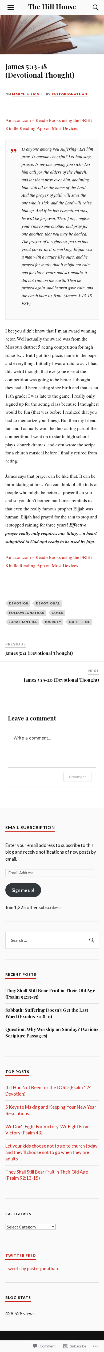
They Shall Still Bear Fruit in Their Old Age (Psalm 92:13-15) (50, 993)
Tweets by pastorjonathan (31, 1268)
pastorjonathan (69, 94)
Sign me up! (23, 890)
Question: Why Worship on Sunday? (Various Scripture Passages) (51, 1032)
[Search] (90, 7)
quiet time (79, 621)
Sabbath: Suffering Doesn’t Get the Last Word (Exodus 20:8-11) (46, 1013)
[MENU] (10, 7)
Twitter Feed (20, 1255)
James (57, 612)
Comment (77, 777)
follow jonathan (27, 612)
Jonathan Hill (23, 621)
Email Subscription (30, 827)
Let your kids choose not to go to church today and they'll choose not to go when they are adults (51, 1152)
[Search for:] (52, 940)
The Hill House (52, 6)
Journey (53, 621)
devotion (19, 603)
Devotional (48, 603)
